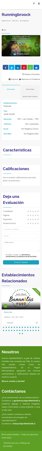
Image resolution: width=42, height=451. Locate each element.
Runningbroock (24, 21)
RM (19, 119)
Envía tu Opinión (21, 262)
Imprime (14, 79)
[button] (3, 327)
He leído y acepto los (21, 255)
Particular (15, 21)
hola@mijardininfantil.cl (24, 423)
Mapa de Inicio (6, 21)
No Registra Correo (30, 129)
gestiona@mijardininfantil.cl (27, 401)
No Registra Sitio (31, 134)
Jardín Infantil (9, 114)
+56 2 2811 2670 (17, 317)
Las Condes (28, 119)
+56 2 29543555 (32, 124)
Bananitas (8, 312)
